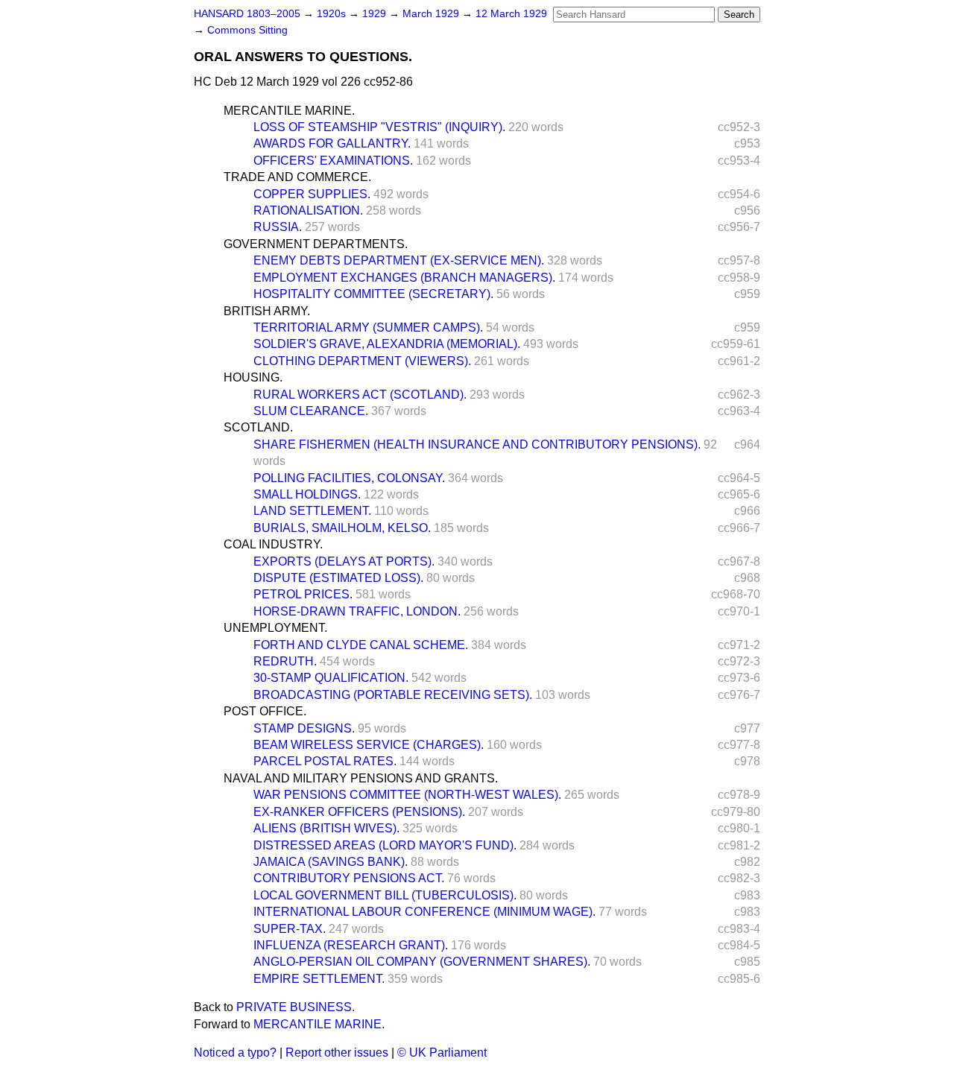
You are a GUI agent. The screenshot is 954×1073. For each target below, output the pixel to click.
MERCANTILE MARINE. (289, 110)
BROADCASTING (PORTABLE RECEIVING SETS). (392, 695)
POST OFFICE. (265, 711)
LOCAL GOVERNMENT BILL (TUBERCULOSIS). (385, 895)
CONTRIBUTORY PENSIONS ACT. (348, 878)
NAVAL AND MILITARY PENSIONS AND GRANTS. (361, 778)
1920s (333, 13)
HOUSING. (253, 377)
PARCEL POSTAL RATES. (325, 761)
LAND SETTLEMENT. (312, 510)
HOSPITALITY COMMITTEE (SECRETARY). (373, 294)
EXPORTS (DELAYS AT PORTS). (344, 561)
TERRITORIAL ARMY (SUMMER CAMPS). (368, 327)
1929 (375, 13)
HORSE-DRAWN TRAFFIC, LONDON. (357, 611)
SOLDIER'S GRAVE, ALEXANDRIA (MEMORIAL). (386, 344)
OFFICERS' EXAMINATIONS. (333, 160)
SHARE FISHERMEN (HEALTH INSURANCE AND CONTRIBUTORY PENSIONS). (477, 444)
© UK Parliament (442, 1052)
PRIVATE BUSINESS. (295, 1007)
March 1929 (432, 13)
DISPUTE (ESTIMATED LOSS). (338, 578)
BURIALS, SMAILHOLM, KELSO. (342, 528)
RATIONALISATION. (308, 210)
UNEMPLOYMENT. (275, 627)
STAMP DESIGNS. (304, 728)
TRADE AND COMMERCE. (297, 177)
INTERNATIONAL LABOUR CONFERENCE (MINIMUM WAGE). (424, 911)
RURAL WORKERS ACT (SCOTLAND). (360, 394)
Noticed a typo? (235, 1052)
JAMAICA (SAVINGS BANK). (330, 861)
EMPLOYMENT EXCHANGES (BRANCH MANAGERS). (404, 277)
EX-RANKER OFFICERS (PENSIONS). (359, 811)
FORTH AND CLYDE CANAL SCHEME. (360, 645)
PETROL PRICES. (303, 594)
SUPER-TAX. (289, 928)
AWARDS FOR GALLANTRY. (332, 143)
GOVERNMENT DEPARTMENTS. (316, 244)
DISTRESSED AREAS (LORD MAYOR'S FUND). (385, 845)
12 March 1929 (511, 13)
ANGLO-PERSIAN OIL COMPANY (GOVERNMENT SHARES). (421, 961)
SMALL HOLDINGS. (307, 494)
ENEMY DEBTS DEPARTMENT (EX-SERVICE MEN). (398, 260)
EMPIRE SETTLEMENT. (319, 978)
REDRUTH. (285, 661)
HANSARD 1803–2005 (247, 13)
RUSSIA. (277, 227)
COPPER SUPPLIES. (311, 194)
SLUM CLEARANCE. (310, 411)
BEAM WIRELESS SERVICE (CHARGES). (368, 744)
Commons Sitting (247, 30)
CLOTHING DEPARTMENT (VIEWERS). (362, 361)
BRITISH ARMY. (267, 311)
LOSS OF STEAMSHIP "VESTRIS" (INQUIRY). (379, 127)
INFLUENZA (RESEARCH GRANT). (350, 945)
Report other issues (336, 1052)
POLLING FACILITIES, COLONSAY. (349, 478)
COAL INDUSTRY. (273, 544)
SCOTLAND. (258, 427)
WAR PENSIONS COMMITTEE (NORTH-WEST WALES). (407, 794)
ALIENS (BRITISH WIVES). (326, 828)
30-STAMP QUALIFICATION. (330, 677)
